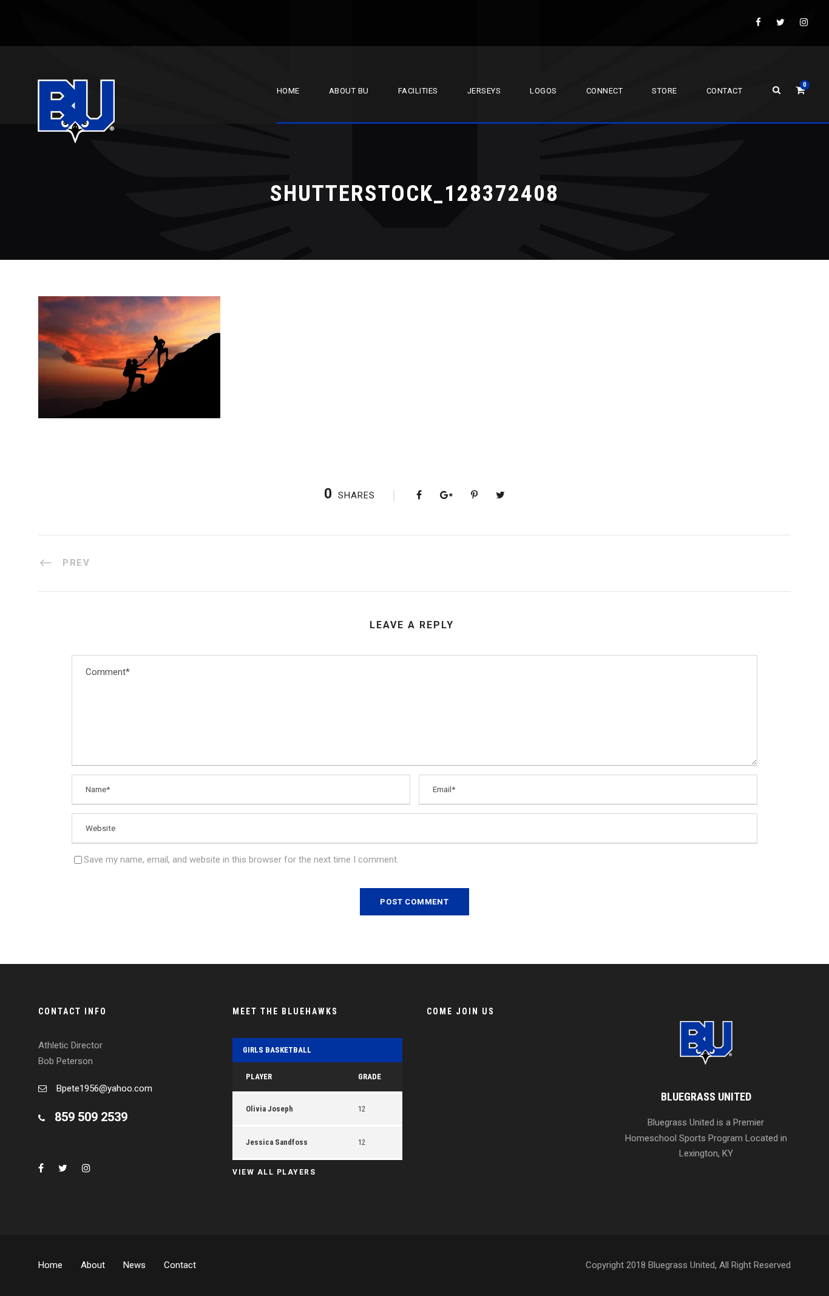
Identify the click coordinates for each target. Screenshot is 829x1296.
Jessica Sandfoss (277, 1142)
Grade (369, 1076)
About (93, 1265)
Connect (604, 90)
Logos (543, 90)
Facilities (418, 90)
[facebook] (758, 22)
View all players (274, 1172)
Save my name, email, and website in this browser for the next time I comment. (241, 859)
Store (664, 90)
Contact (724, 90)
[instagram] (804, 22)
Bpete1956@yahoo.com (104, 1088)
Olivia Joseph (269, 1108)
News (134, 1265)
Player (259, 1076)
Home (288, 90)
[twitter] (780, 22)
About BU (349, 90)
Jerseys (484, 90)
